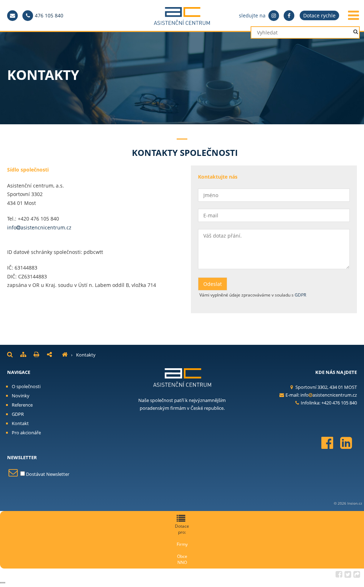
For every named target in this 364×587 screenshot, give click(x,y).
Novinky (21, 395)
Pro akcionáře (26, 432)
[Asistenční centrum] (65, 355)
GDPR (300, 295)
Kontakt (20, 423)
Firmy (182, 544)
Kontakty (86, 355)
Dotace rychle (319, 15)
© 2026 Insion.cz (348, 503)
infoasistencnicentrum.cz (39, 227)
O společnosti (26, 386)
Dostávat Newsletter (47, 474)
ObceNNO (182, 559)
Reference (22, 405)
